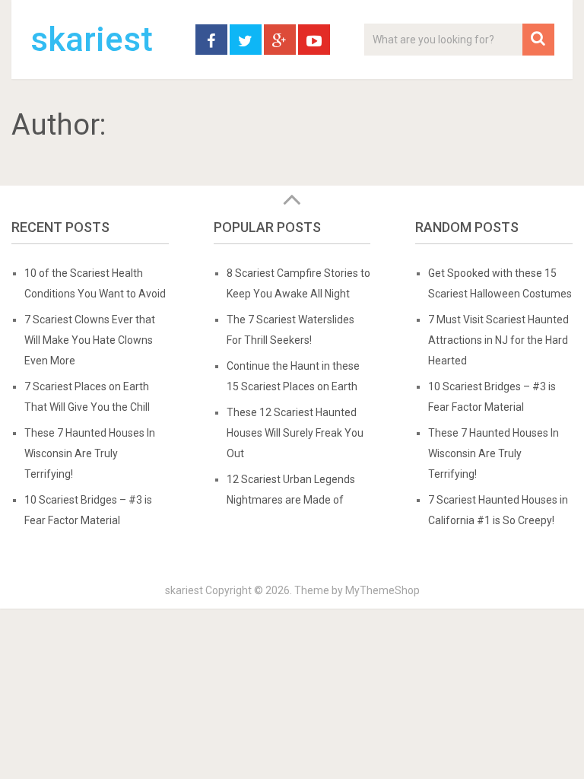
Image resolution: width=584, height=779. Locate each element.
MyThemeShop (382, 590)
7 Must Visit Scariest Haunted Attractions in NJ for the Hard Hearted (498, 340)
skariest (91, 39)
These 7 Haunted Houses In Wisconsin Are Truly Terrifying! (89, 453)
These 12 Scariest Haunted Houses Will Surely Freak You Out (295, 432)
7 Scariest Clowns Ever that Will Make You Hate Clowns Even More (89, 340)
